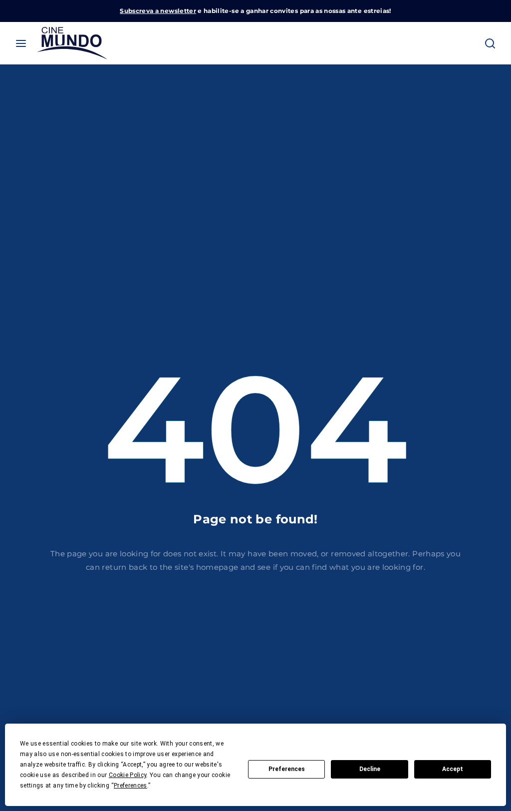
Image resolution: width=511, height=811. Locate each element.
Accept (452, 769)
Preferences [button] (130, 785)
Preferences (286, 769)
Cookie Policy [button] (128, 775)
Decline (369, 769)
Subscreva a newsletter (158, 10)
